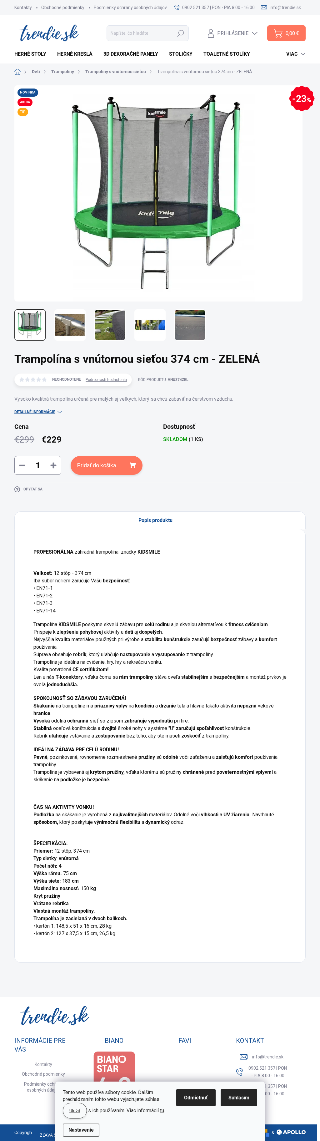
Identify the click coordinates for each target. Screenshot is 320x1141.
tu (162, 1110)
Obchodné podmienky (62, 7)
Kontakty (23, 7)
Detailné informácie (34, 412)
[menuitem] (32, 54)
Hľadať (180, 33)
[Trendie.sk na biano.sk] (114, 1081)
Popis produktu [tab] (155, 520)
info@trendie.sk (267, 1056)
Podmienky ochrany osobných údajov (130, 7)
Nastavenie (81, 1130)
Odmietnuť (196, 1098)
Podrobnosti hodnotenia (106, 380)
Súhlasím (238, 1098)
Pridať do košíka (96, 465)
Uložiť (74, 1110)
